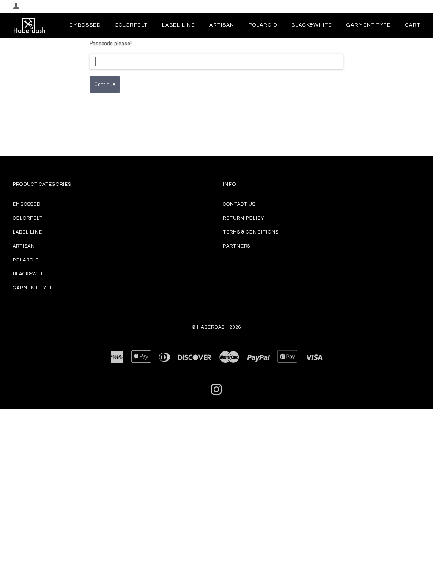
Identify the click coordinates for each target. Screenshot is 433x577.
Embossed (85, 25)
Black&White (311, 25)
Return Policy (243, 218)
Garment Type (368, 25)
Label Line (178, 25)
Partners (236, 246)
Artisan (221, 25)
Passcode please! (111, 43)
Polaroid (263, 25)
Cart (412, 25)
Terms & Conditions (251, 232)
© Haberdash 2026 (216, 327)
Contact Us (239, 204)
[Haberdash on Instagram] (216, 392)
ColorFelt (131, 25)
